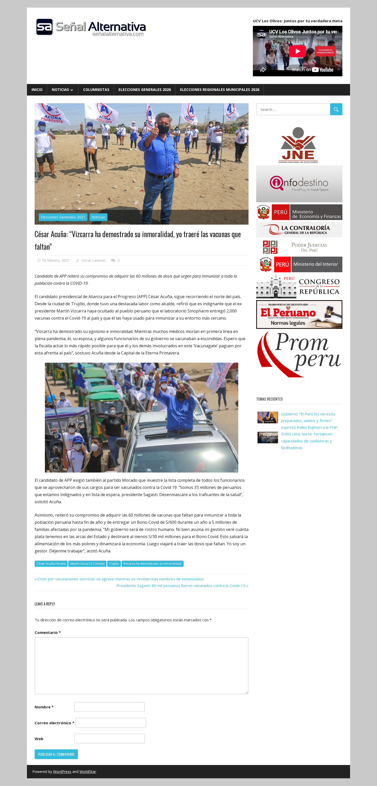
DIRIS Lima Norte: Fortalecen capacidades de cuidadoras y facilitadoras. (306, 440)
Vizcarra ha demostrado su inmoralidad (152, 563)
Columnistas (96, 89)
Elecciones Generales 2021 (63, 217)
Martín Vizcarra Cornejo (87, 563)
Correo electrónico (54, 722)
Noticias (60, 89)
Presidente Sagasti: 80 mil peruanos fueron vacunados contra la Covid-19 (180, 585)
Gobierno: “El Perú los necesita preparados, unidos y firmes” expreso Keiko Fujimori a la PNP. (309, 420)
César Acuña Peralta (51, 563)
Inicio (37, 89)
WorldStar (88, 771)
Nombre (44, 706)
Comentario (48, 632)
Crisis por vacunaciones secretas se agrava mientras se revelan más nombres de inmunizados (120, 578)
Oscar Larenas (94, 260)
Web (39, 738)
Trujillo (114, 563)
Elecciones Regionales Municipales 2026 (219, 89)
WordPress (62, 771)
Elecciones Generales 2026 (144, 89)
